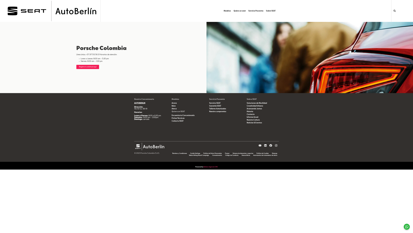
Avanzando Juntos (254, 109)
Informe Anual (252, 117)
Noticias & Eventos (254, 123)
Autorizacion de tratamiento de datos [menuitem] (265, 155)
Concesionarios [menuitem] (217, 155)
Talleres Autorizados (217, 109)
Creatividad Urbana (255, 106)
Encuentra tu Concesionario (183, 115)
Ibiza (174, 106)
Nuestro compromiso (217, 112)
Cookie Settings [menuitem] (195, 153)
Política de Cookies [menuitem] (263, 153)
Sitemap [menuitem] (274, 153)
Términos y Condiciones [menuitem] (179, 153)
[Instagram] (276, 145)
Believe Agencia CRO (211, 167)
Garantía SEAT (215, 106)
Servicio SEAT (215, 103)
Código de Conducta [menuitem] (231, 155)
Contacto (251, 114)
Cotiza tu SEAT (178, 121)
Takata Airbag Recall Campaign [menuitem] (199, 155)
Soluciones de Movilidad (257, 103)
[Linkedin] (265, 145)
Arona (174, 103)
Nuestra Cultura (253, 120)
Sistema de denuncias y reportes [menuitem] (243, 153)
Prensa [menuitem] (227, 153)
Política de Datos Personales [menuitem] (212, 153)
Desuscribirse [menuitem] (246, 155)
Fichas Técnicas (178, 118)
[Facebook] (271, 145)
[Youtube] (260, 145)
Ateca (174, 109)
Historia (250, 112)
